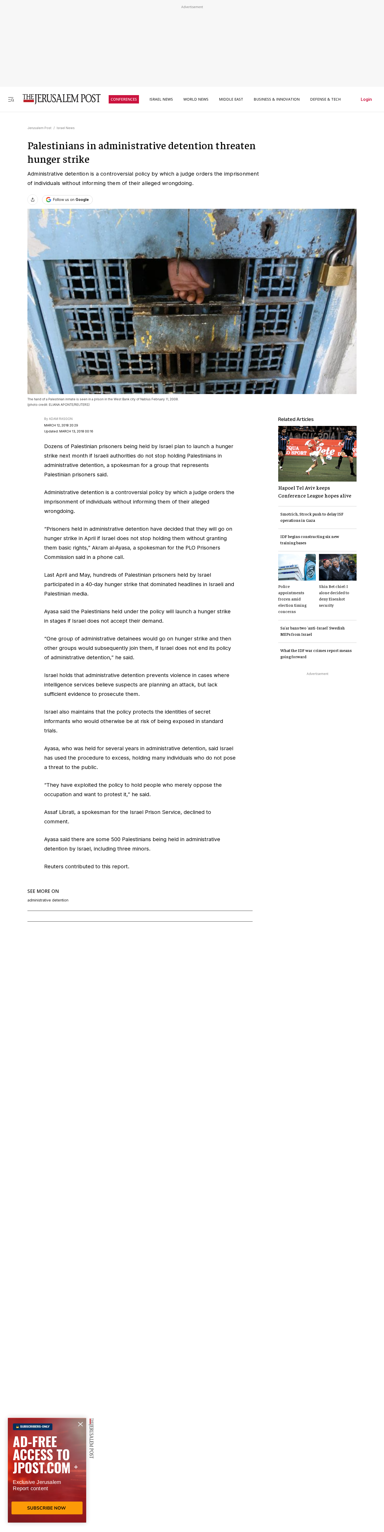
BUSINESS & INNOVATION (277, 99)
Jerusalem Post (39, 128)
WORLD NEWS (195, 99)
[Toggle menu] (11, 99)
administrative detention (47, 900)
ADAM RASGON (61, 419)
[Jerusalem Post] (58, 99)
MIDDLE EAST (231, 99)
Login (366, 99)
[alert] (47, 1472)
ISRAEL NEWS (161, 99)
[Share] (32, 199)
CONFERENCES (124, 99)
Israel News (66, 128)
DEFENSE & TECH (325, 99)
